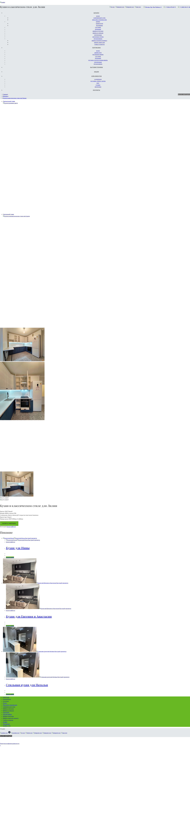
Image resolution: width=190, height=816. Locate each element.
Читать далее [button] (10, 557)
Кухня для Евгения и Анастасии (29, 616)
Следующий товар (8, 214)
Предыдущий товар (9, 101)
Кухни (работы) (11, 526)
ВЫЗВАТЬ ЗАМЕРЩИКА (9, 523)
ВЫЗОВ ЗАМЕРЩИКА (184, 94)
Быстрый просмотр (31, 538)
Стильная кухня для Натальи (27, 685)
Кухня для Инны (18, 548)
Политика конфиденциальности (9, 743)
